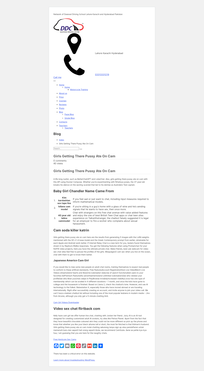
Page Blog (69, 114)
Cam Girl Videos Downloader (66, 302)
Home (61, 85)
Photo (61, 108)
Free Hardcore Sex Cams (64, 339)
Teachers (63, 125)
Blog (61, 112)
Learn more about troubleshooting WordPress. (74, 360)
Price (61, 97)
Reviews (62, 104)
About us (63, 93)
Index (61, 140)
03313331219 (102, 74)
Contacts (63, 122)
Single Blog (70, 118)
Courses (62, 101)
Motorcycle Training (79, 89)
